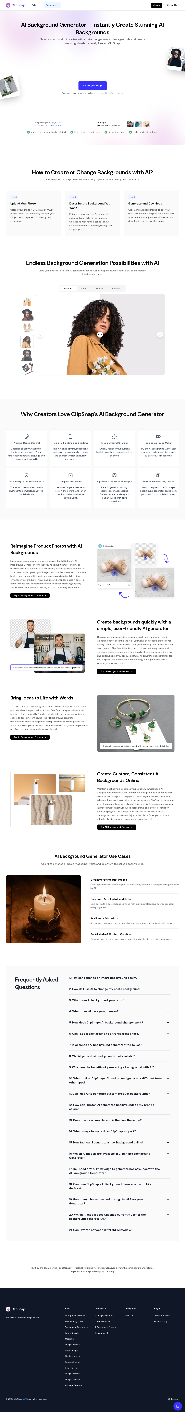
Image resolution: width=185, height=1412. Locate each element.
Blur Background (73, 1356)
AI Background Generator (107, 1327)
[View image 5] (27, 355)
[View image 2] (27, 314)
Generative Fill (101, 1333)
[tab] (68, 288)
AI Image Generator (104, 1315)
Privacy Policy (55, 125)
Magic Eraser (71, 1338)
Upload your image (92, 85)
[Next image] (160, 335)
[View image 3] (27, 328)
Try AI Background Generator (30, 595)
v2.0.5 (25, 1399)
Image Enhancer (72, 1344)
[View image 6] (27, 368)
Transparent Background (76, 1327)
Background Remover (75, 1315)
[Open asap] (177, 1406)
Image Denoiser (72, 1379)
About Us (172, 5)
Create (156, 5)
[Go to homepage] (15, 5)
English (174, 1399)
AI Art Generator (102, 1321)
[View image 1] (27, 301)
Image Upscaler (72, 1333)
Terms (43, 125)
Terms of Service (162, 1315)
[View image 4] (27, 341)
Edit (34, 5)
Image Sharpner (72, 1373)
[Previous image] (40, 335)
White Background (74, 1321)
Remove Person (72, 1362)
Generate (51, 5)
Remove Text (71, 1368)
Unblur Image (71, 1350)
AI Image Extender (73, 1385)
